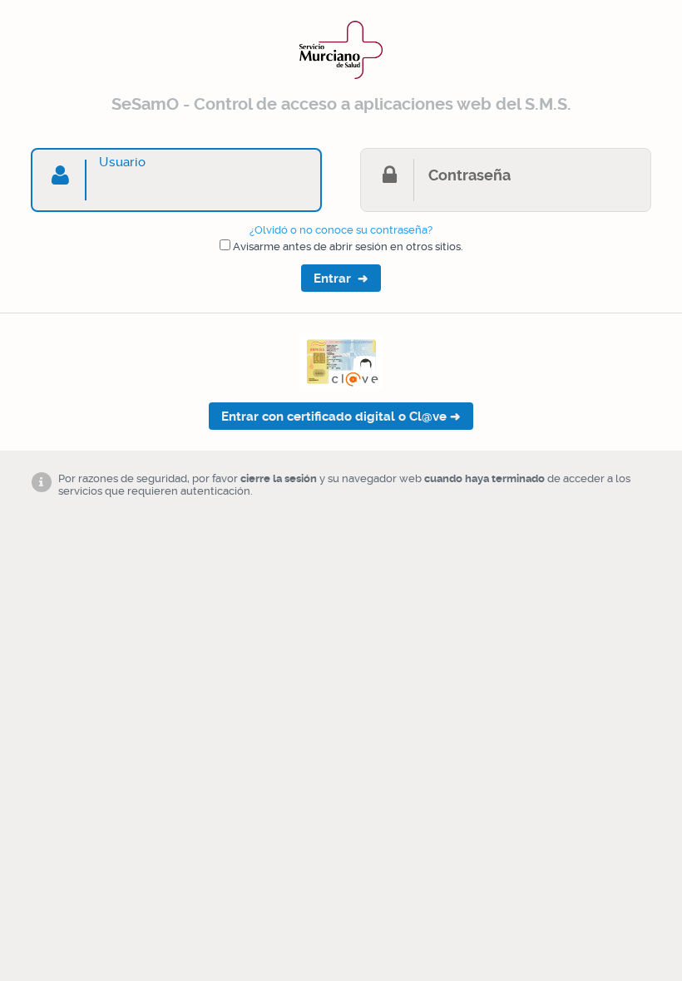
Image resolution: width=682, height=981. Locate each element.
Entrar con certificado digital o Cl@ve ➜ (341, 416)
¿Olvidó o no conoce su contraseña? (341, 230)
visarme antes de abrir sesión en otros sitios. (348, 246)
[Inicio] (341, 82)
